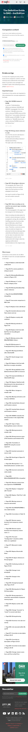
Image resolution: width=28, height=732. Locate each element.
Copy (9, 174)
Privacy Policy (6, 60)
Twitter (9, 713)
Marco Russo (9, 17)
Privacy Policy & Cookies (13, 723)
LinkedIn (13, 713)
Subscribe (22, 693)
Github (20, 713)
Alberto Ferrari (20, 17)
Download (20, 45)
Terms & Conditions (13, 725)
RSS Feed (24, 713)
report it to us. (10, 86)
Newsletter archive (20, 708)
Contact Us (13, 727)
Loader (9, 720)
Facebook (16, 713)
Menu (16, 2)
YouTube (4, 713)
